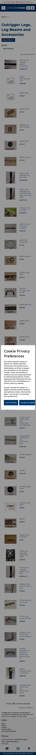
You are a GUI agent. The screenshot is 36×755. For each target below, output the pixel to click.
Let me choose (11, 403)
